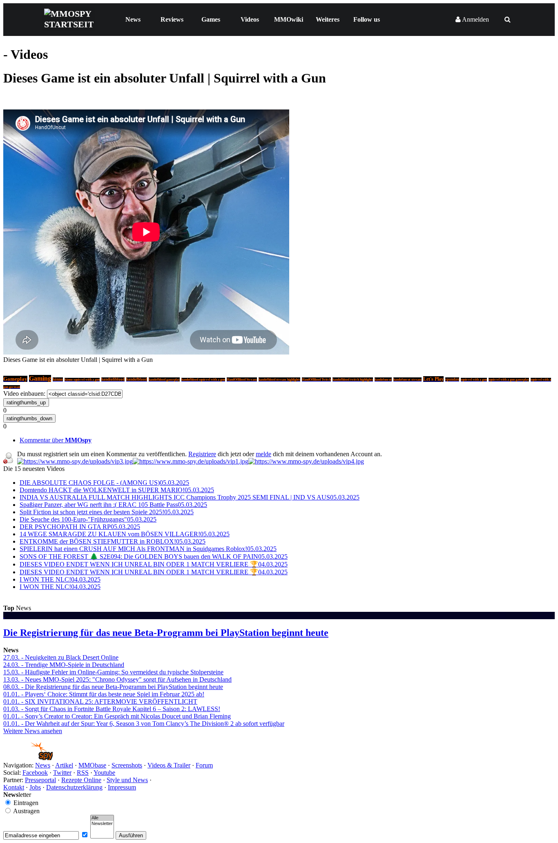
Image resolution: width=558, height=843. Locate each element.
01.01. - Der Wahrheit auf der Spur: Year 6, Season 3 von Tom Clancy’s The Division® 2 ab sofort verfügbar (143, 723)
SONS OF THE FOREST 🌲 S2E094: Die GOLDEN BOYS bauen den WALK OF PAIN (154, 556)
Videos (250, 19)
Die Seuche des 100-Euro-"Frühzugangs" (88, 519)
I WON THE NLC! (60, 579)
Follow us (366, 19)
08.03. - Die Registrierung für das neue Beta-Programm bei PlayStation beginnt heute (113, 686)
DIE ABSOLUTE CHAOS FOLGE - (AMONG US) (104, 482)
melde (263, 453)
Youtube (104, 772)
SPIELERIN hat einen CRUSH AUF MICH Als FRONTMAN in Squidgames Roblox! (148, 548)
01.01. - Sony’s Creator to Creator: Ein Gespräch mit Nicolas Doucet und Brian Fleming (117, 716)
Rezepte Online (81, 779)
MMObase (92, 765)
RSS (83, 772)
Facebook (35, 772)
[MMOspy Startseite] (28, 757)
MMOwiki (288, 19)
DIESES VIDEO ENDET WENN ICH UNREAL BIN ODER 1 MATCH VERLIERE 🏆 (154, 564)
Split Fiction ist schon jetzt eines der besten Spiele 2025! (107, 511)
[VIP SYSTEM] (75, 461)
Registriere (202, 453)
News (133, 19)
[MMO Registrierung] (306, 461)
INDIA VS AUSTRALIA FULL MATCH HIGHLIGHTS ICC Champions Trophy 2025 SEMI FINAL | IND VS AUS (189, 497)
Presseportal (40, 779)
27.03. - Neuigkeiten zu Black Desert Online (60, 657)
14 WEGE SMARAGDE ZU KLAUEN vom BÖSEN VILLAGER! (125, 534)
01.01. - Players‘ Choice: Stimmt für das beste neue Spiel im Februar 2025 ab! (103, 694)
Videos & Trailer (168, 765)
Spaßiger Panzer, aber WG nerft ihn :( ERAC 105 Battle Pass (113, 504)
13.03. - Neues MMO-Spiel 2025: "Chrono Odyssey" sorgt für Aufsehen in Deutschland (117, 679)
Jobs (35, 787)
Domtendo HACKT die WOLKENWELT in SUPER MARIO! (117, 489)
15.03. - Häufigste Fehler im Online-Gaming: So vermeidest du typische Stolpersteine (113, 672)
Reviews (172, 19)
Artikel (64, 765)
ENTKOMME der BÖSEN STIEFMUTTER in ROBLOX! (112, 541)
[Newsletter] (102, 824)
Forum (204, 765)
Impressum (122, 787)
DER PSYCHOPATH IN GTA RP (80, 526)
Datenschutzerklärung (74, 787)
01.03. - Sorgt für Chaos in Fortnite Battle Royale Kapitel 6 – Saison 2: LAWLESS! (111, 708)
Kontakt (13, 787)
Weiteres (327, 19)
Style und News (127, 779)
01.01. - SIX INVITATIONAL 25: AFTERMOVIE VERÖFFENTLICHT (100, 701)
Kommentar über (56, 440)
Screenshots (127, 765)
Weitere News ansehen (32, 730)
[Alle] (102, 818)
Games (210, 19)
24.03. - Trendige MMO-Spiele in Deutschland (63, 664)
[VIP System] (190, 461)
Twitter (62, 772)
